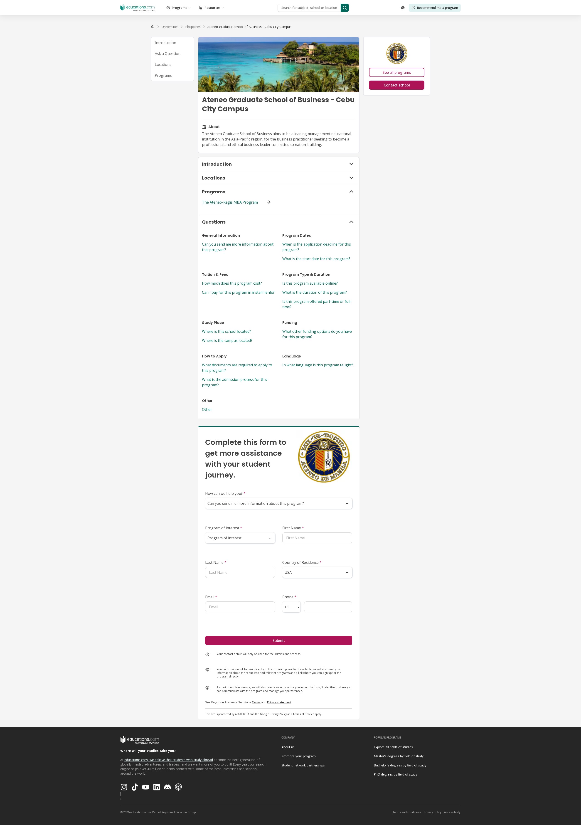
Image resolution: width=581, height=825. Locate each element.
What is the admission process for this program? (234, 382)
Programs (179, 7)
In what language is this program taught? (317, 364)
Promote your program (298, 756)
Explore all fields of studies (393, 747)
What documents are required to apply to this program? (237, 367)
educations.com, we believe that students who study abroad (168, 760)
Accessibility (452, 812)
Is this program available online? (310, 283)
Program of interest (223, 527)
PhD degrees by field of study (395, 774)
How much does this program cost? (232, 283)
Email (211, 596)
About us (288, 747)
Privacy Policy (278, 714)
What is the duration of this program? (314, 292)
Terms (256, 702)
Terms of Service (303, 714)
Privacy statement (279, 702)
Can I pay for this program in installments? (238, 292)
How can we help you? (225, 493)
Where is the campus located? (227, 340)
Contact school (397, 85)
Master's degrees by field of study (398, 756)
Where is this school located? (226, 331)
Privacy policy (432, 812)
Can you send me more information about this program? (237, 247)
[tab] (172, 42)
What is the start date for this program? (316, 258)
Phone (289, 596)
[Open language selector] (403, 8)
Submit (279, 640)
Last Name (215, 562)
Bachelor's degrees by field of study (400, 765)
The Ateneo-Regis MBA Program (230, 202)
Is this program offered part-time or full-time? (317, 304)
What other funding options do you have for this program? (317, 334)
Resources (212, 7)
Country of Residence (302, 562)
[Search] (345, 8)
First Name (293, 527)
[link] (249, 27)
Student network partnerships (303, 765)
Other (207, 409)
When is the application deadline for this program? (316, 247)
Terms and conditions (406, 812)
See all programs (397, 72)
